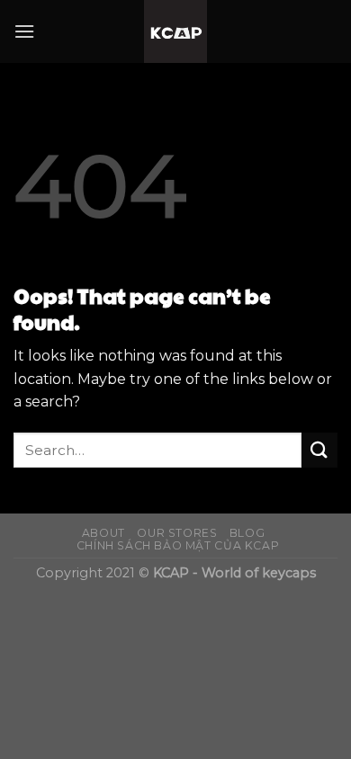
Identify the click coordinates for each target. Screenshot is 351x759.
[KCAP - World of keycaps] (176, 31)
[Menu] (24, 31)
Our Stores (177, 533)
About (103, 533)
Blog (247, 533)
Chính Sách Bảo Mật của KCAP (178, 545)
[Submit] (320, 450)
